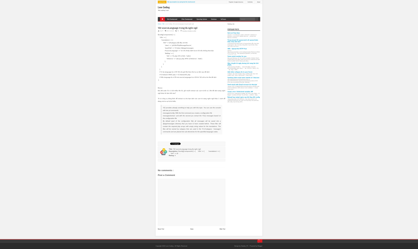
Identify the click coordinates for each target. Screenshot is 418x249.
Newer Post (161, 229)
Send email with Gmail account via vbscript (242, 84)
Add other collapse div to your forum (240, 72)
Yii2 (178, 31)
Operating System (202, 19)
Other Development (186, 19)
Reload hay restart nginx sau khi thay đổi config (244, 97)
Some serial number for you (237, 56)
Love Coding (170, 246)
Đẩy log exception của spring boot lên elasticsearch (181, 2)
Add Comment (170, 31)
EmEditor (250, 2)
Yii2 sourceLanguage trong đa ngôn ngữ (177, 28)
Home (162, 19)
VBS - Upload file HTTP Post (237, 49)
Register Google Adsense (236, 2)
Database (214, 19)
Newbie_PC (245, 246)
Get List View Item (234, 33)
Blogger (260, 246)
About (258, 2)
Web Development (172, 19)
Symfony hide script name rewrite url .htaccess (243, 77)
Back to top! (259, 241)
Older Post (222, 229)
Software (223, 19)
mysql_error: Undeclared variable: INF (240, 91)
